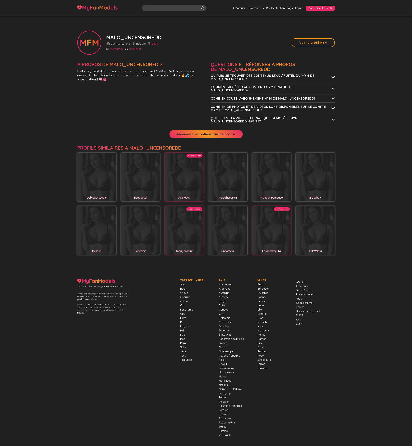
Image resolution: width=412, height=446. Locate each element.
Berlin (261, 284)
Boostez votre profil (320, 8)
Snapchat (135, 49)
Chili (221, 313)
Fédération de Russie (231, 338)
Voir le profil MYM (313, 43)
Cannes (262, 297)
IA (181, 322)
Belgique (224, 301)
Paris (260, 347)
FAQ (298, 319)
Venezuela (225, 435)
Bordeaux (263, 288)
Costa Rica (225, 322)
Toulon (261, 364)
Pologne (224, 401)
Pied (182, 338)
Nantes (262, 338)
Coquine (185, 297)
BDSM (183, 288)
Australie (224, 292)
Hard (183, 318)
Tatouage (186, 359)
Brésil (222, 305)
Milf (182, 330)
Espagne (224, 330)
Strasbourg (264, 359)
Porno (183, 343)
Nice (260, 343)
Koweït (223, 364)
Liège (155, 43)
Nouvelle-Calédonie (230, 389)
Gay (182, 313)
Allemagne (225, 284)
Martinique (225, 380)
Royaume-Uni (227, 422)
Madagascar (226, 372)
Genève (262, 301)
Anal (182, 284)
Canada (224, 309)
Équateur (224, 326)
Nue (182, 334)
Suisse (222, 426)
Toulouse (263, 368)
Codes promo (304, 302)
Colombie (224, 318)
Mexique (224, 384)
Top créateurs (255, 8)
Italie (221, 359)
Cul (182, 305)
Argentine (224, 288)
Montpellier (264, 330)
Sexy (183, 355)
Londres (262, 313)
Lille (260, 309)
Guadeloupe (226, 351)
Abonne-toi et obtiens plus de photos (206, 134)
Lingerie (184, 326)
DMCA (299, 315)
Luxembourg (226, 368)
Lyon (260, 318)
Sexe (183, 351)
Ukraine (223, 430)
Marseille (263, 322)
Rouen (261, 355)
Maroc (222, 376)
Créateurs (239, 8)
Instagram (116, 49)
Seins (183, 347)
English (299, 8)
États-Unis (225, 334)
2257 (299, 323)
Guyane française (229, 355)
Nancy (261, 334)
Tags (290, 8)
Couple (184, 301)
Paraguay (225, 393)
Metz (260, 326)
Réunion (223, 414)
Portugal (224, 410)
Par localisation (275, 8)
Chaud (184, 292)
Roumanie (225, 418)
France (223, 343)
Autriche (224, 297)
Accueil (300, 281)
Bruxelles (263, 292)
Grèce (222, 347)
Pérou (222, 397)
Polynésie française (230, 405)
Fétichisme (186, 309)
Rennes (262, 351)
